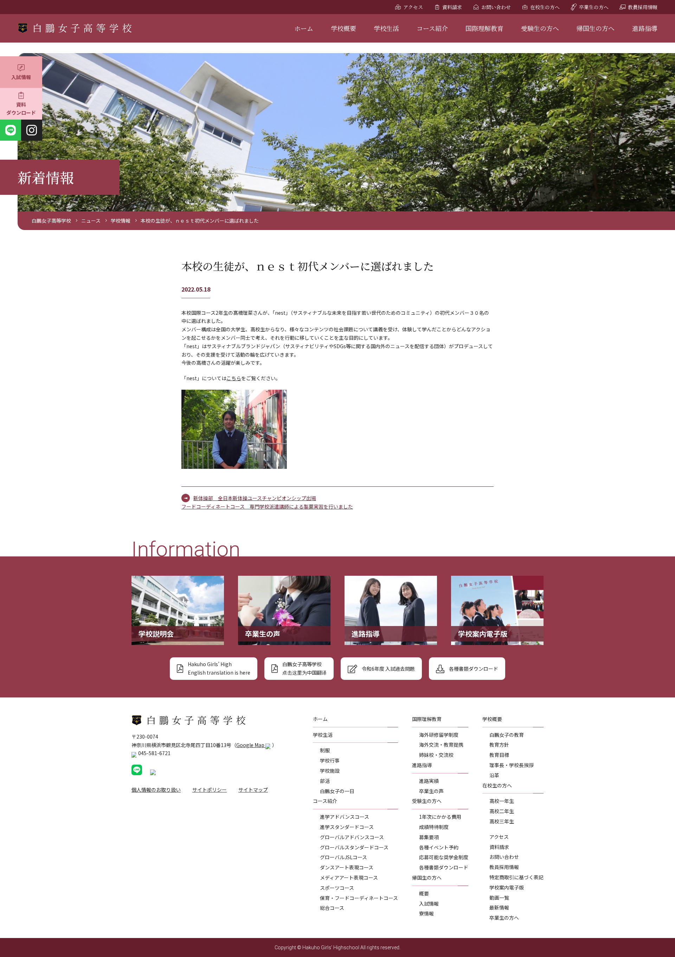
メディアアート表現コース (349, 877)
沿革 (494, 775)
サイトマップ (253, 789)
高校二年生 (501, 811)
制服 (325, 750)
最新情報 (499, 907)
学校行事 (330, 760)
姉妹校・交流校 (436, 754)
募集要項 (429, 837)
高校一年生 (501, 800)
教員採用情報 (642, 7)
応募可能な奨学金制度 (443, 857)
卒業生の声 (431, 791)
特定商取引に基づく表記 (516, 877)
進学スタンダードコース (347, 826)
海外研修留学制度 (438, 734)
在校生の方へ (545, 7)
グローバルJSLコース (343, 857)
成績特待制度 (434, 826)
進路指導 (644, 28)
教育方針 (499, 744)
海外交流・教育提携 (441, 744)
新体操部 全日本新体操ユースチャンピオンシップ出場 (254, 498)
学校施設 (330, 770)
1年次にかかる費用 (440, 816)
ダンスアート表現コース (346, 867)
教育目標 (499, 754)
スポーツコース (337, 887)
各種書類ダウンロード (443, 867)
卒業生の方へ (594, 7)
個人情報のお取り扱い (156, 789)
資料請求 (452, 7)
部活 (325, 780)
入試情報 (21, 77)
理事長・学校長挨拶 (511, 764)
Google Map (250, 744)
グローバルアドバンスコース (352, 837)
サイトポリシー (209, 789)
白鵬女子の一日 (337, 791)
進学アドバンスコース (344, 816)
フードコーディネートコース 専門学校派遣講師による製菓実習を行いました (267, 506)
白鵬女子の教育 (506, 734)
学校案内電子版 (506, 887)
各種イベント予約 (438, 847)
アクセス (413, 7)
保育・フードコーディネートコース (359, 897)
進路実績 (429, 780)
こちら (233, 378)
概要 (424, 893)
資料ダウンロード (21, 108)
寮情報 (426, 913)
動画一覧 (499, 897)
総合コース (332, 907)
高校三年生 (501, 821)
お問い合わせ (496, 7)
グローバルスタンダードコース (354, 847)
